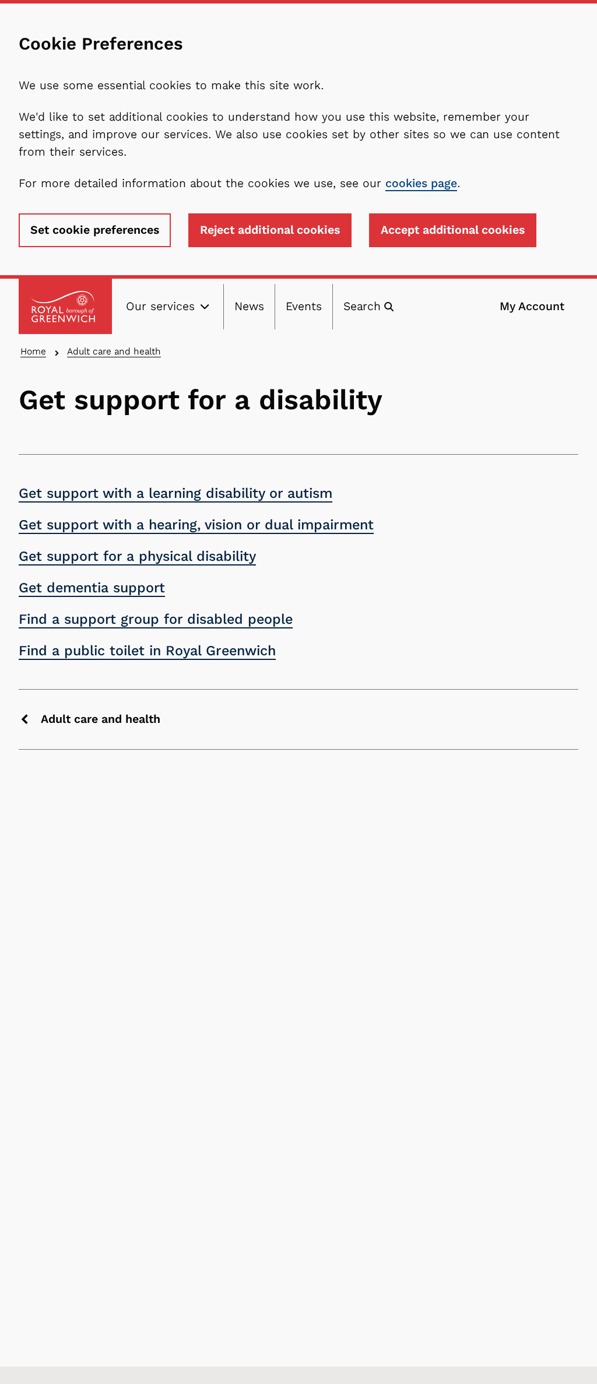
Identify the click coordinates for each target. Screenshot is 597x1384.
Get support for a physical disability (137, 556)
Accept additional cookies (453, 230)
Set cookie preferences (94, 230)
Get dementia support (92, 587)
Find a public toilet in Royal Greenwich (147, 650)
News (249, 306)
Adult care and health (114, 351)
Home (33, 351)
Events (304, 306)
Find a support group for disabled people (156, 619)
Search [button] (362, 306)
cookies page (421, 183)
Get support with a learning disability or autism (175, 493)
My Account (532, 306)
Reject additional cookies (270, 230)
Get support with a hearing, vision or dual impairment (196, 525)
